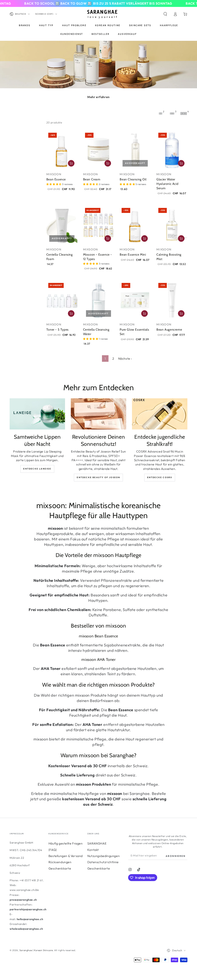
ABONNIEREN (175, 856)
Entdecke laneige (37, 468)
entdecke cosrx (159, 477)
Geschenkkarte (59, 868)
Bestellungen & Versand (65, 856)
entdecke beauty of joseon (98, 477)
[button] (165, 14)
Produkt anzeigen (107, 238)
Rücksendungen (60, 862)
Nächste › (125, 358)
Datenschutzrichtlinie (103, 862)
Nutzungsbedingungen (103, 856)
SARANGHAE (96, 843)
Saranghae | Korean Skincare (36, 950)
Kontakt (93, 850)
